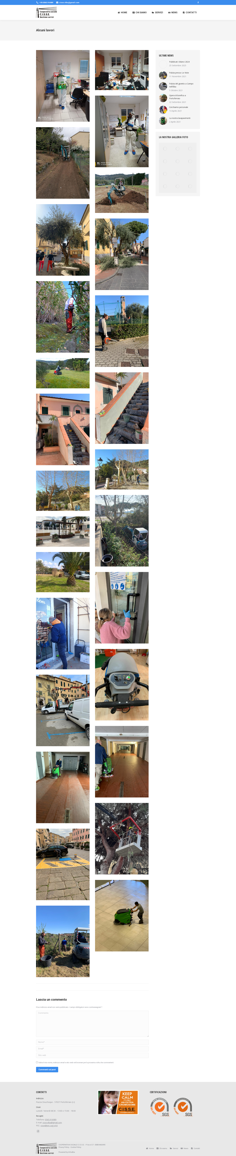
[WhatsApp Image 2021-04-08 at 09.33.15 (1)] (122, 331)
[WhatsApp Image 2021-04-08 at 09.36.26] (122, 761)
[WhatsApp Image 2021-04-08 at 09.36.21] (122, 684)
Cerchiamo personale (178, 107)
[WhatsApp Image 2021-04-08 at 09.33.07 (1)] (122, 70)
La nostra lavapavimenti (179, 118)
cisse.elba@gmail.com (52, 1122)
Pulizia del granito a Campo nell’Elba (181, 85)
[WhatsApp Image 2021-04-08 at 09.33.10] (122, 254)
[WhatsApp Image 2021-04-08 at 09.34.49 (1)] (122, 408)
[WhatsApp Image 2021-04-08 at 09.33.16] (63, 373)
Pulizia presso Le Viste (179, 72)
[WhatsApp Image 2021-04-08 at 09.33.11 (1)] (63, 317)
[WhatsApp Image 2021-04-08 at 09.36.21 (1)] (63, 633)
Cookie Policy (75, 1147)
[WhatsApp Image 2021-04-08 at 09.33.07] (122, 131)
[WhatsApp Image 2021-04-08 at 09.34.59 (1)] (122, 607)
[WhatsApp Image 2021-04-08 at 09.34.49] (63, 429)
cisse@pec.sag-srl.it (49, 1125)
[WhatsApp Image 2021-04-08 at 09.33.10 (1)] (63, 240)
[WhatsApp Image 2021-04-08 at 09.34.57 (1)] (63, 531)
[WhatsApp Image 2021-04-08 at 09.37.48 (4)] (122, 915)
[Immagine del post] (163, 64)
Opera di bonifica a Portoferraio (177, 97)
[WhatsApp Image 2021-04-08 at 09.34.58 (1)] (63, 572)
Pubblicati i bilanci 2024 (179, 61)
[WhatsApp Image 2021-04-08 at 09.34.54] (122, 531)
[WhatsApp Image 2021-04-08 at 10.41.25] (63, 941)
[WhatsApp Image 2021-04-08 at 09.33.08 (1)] (63, 163)
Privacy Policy (64, 1147)
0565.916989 (50, 1119)
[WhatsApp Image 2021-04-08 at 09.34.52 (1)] (122, 469)
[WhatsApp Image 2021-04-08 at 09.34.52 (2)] (63, 491)
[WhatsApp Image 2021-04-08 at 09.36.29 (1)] (63, 864)
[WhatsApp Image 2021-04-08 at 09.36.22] (63, 710)
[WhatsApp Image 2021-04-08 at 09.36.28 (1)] (122, 838)
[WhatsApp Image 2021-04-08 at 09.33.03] (63, 86)
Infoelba (71, 1152)
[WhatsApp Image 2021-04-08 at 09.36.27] (63, 787)
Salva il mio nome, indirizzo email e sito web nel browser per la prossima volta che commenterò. (76, 1063)
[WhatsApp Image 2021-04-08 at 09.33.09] (122, 193)
